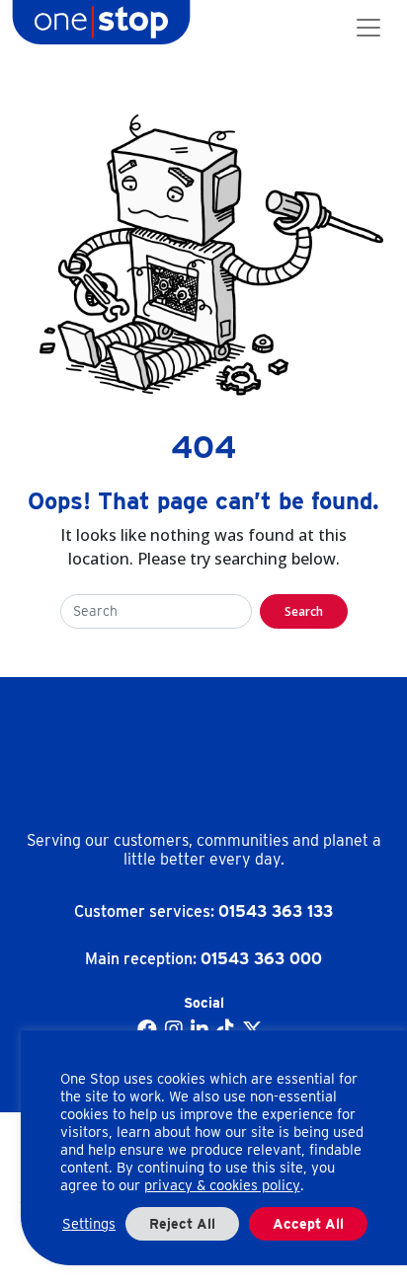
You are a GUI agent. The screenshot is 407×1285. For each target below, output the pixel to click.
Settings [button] (89, 1224)
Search (304, 611)
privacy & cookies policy (222, 1185)
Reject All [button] (182, 1224)
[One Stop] (101, 27)
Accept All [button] (308, 1224)
